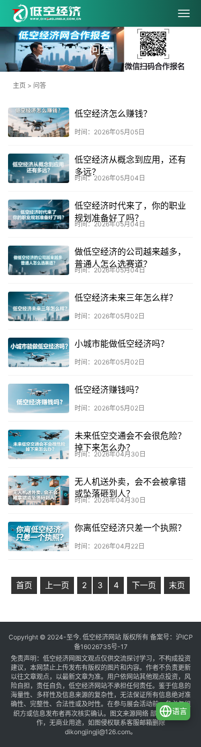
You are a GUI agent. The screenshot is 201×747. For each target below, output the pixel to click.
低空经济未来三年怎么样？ (126, 297)
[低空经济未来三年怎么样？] (38, 306)
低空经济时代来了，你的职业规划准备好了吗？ (130, 211)
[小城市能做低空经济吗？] (38, 352)
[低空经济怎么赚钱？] (38, 122)
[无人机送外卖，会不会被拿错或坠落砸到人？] (38, 490)
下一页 (144, 585)
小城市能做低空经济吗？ (122, 343)
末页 (177, 585)
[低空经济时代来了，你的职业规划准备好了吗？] (38, 214)
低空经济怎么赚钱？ (113, 113)
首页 (24, 585)
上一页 (57, 585)
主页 (19, 85)
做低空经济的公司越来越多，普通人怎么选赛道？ (130, 257)
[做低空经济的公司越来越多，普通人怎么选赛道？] (38, 260)
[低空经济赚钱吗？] (38, 398)
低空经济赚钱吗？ (109, 389)
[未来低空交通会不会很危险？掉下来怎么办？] (38, 444)
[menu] (184, 13)
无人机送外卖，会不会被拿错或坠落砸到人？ (130, 487)
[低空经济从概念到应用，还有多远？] (38, 168)
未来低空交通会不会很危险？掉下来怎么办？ (130, 441)
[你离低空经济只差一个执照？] (38, 536)
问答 (39, 85)
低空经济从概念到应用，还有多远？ (130, 165)
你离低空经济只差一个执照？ (130, 527)
